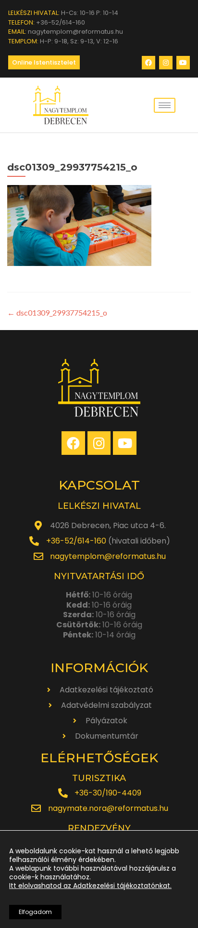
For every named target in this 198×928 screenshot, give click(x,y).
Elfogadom (35, 912)
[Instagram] (166, 62)
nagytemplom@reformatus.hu (108, 556)
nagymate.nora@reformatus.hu (108, 808)
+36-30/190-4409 (107, 792)
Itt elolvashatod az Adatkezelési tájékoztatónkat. (90, 885)
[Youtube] (183, 62)
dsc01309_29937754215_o (57, 312)
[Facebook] (148, 62)
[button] (44, 62)
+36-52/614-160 (76, 540)
